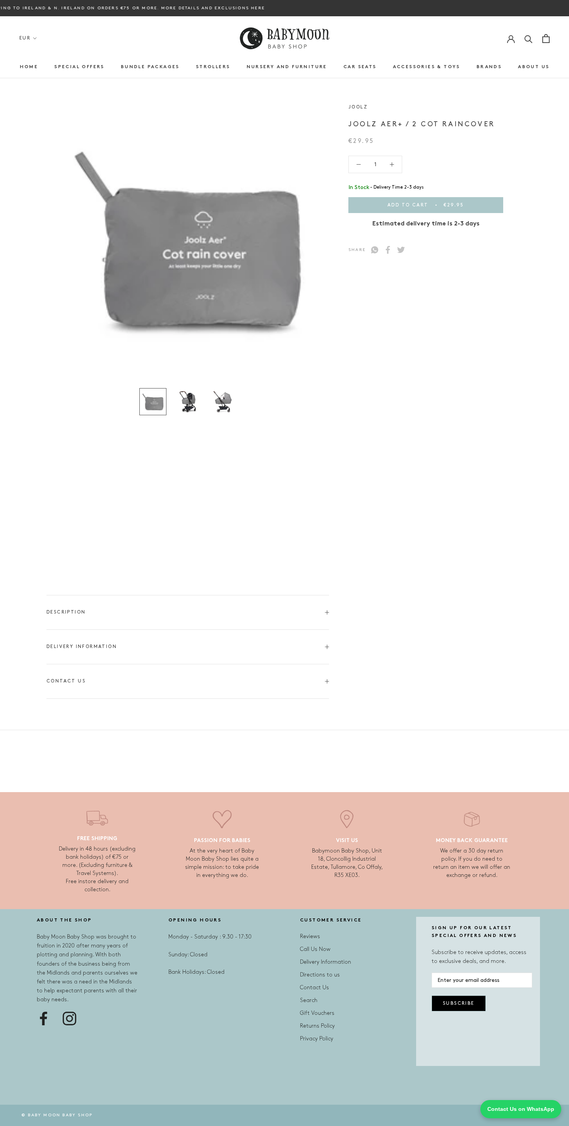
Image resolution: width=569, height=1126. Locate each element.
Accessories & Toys (426, 67)
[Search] (528, 38)
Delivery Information (81, 647)
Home (29, 67)
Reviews (310, 936)
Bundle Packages (150, 67)
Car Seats (360, 67)
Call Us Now (315, 949)
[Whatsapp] (375, 250)
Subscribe (459, 1003)
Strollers (213, 67)
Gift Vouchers (317, 1013)
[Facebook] (388, 250)
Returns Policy (317, 1025)
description (66, 612)
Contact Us (66, 681)
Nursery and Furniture (287, 67)
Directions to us (320, 974)
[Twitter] (401, 250)
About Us (533, 67)
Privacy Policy (316, 1038)
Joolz (358, 107)
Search (308, 1000)
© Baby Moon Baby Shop (57, 1115)
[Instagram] (69, 1018)
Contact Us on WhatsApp (520, 1109)
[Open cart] (546, 38)
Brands (489, 67)
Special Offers (79, 67)
